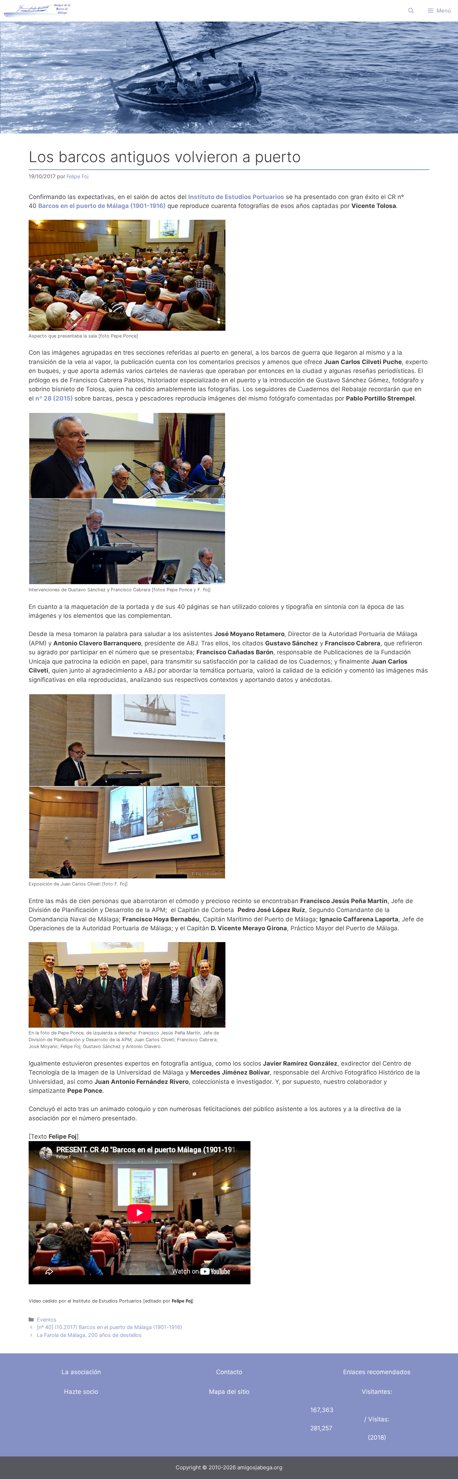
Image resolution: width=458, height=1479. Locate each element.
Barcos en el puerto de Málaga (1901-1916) (102, 205)
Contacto (229, 1372)
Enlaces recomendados (376, 1372)
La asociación (81, 1372)
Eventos (47, 1319)
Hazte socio (81, 1391)
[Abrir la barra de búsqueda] (411, 10)
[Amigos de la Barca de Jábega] (37, 10)
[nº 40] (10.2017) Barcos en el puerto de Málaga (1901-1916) (109, 1327)
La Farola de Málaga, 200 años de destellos (89, 1335)
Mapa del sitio (229, 1391)
